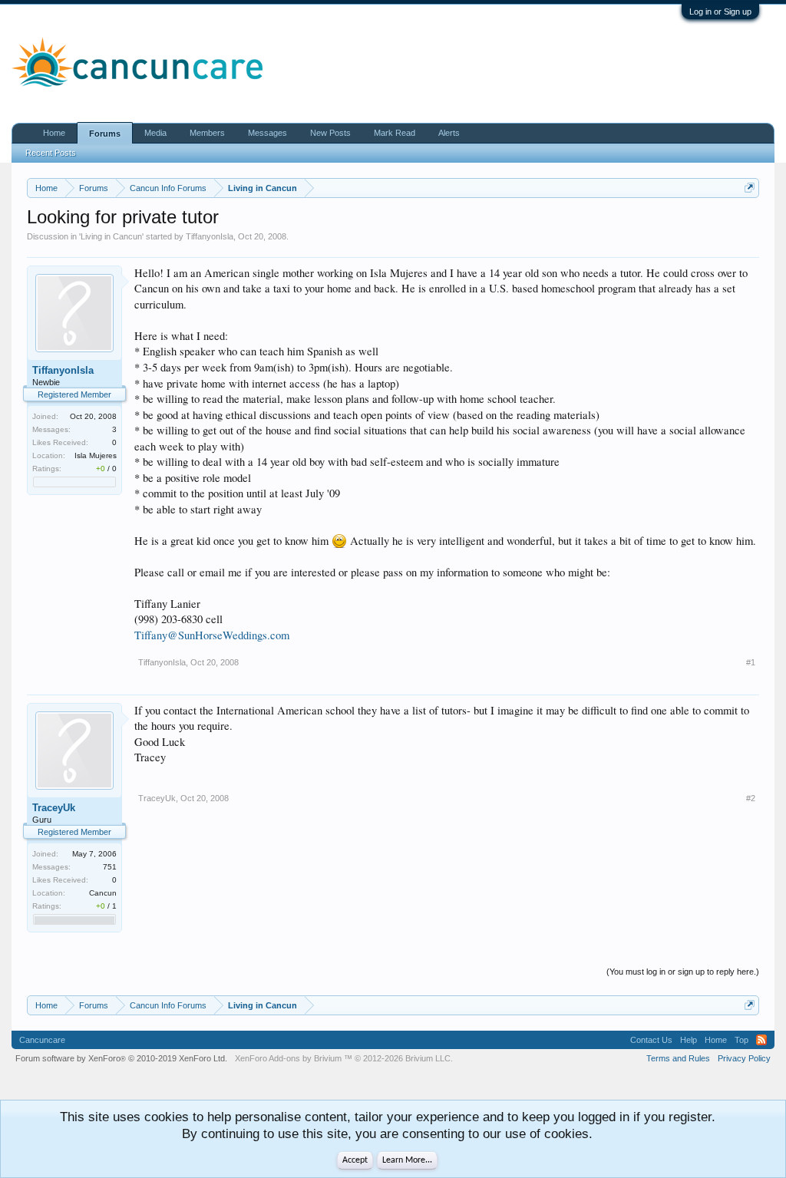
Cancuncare (42, 1039)
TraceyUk (53, 807)
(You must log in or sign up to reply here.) (682, 971)
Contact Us (651, 1039)
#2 (750, 798)
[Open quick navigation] (750, 188)
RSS (761, 1039)
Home (54, 132)
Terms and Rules (678, 1058)
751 (110, 867)
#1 (750, 662)
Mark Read (394, 132)
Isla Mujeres (95, 455)
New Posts (330, 132)
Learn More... (407, 1160)
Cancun (103, 893)
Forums (105, 133)
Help (688, 1039)
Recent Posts (50, 152)
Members (207, 132)
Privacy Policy (744, 1058)
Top (741, 1039)
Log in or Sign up (720, 11)
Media (155, 132)
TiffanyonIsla (209, 236)
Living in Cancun (111, 236)
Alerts (449, 132)
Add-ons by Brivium (344, 1058)
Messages (267, 132)
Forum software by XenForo (121, 1058)
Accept (355, 1160)
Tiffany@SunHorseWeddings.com (211, 635)
